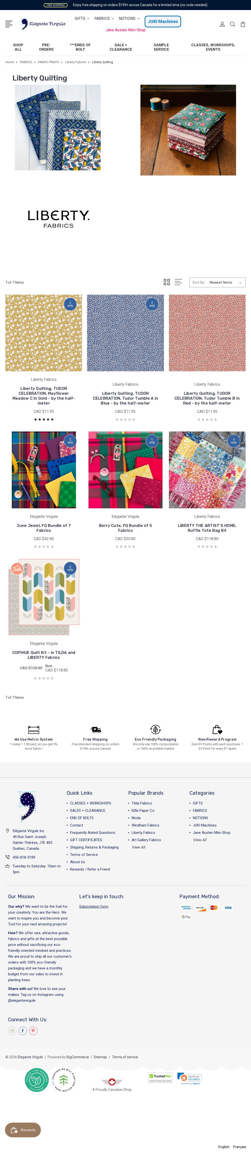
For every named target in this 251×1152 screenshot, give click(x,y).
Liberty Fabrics (143, 832)
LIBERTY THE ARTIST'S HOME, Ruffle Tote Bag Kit (207, 528)
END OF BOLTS (82, 818)
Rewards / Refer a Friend (90, 869)
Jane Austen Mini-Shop (126, 30)
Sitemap (100, 1057)
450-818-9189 (24, 857)
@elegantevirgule (22, 1000)
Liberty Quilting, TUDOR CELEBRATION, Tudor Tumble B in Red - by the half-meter (207, 398)
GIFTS (80, 18)
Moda (136, 818)
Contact (76, 825)
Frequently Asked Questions (92, 832)
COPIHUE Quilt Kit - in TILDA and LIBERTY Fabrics (43, 655)
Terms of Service (84, 854)
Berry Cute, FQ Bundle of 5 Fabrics (125, 528)
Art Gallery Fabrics (146, 840)
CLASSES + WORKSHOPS (90, 803)
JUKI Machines (163, 21)
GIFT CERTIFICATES (86, 840)
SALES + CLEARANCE (87, 810)
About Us (77, 862)
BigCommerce (78, 1057)
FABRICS (102, 18)
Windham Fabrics (145, 825)
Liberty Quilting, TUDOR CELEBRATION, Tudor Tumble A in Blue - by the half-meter (125, 398)
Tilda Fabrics (142, 803)
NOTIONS (127, 18)
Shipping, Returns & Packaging (94, 847)
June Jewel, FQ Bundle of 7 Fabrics (44, 528)
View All (138, 847)
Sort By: (198, 282)
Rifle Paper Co (143, 810)
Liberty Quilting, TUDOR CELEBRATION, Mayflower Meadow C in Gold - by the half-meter (44, 396)
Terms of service (125, 1057)
